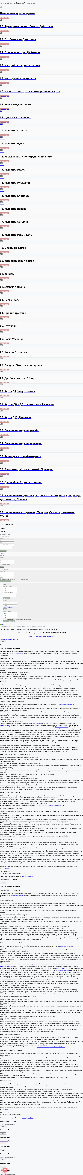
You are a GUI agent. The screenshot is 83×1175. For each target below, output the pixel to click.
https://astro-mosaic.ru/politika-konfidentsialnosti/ (51, 805)
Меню (3, 534)
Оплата (31, 636)
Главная (7, 534)
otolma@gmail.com (27, 876)
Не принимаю (4, 1124)
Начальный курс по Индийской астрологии (18, 626)
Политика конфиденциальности (44, 636)
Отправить (3, 550)
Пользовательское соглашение (9, 639)
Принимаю (15, 579)
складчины (6, 868)
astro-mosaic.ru (18, 653)
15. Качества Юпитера (38, 626)
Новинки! (3, 553)
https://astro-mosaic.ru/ (66, 704)
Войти (2, 566)
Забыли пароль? (5, 565)
